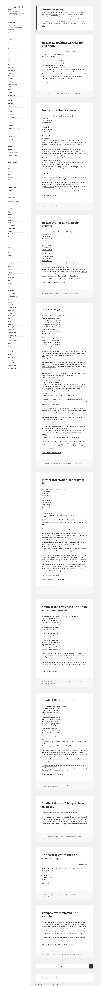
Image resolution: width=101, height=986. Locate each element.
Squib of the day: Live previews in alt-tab (63, 804)
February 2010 (12, 307)
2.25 (9, 56)
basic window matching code (64, 74)
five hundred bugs (71, 362)
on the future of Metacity (55, 76)
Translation (11, 133)
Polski (9, 266)
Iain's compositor (12, 84)
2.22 (9, 48)
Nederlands (11, 264)
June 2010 (10, 299)
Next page (91, 966)
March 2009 (11, 324)
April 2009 (10, 321)
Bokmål (10, 247)
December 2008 (12, 332)
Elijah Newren (12, 150)
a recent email (48, 513)
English (10, 255)
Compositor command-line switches (60, 914)
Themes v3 (11, 125)
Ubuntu (10, 177)
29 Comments (53, 838)
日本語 (9, 283)
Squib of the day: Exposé (58, 700)
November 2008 (12, 335)
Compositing (11, 73)
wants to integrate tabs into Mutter (59, 267)
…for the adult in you (15, 8)
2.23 (9, 51)
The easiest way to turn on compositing (59, 856)
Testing (10, 120)
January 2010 (11, 310)
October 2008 (11, 338)
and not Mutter (47, 249)
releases (10, 111)
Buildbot (10, 214)
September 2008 (12, 340)
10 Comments (53, 786)
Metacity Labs (11, 95)
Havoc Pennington (13, 152)
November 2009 (12, 313)
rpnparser (47, 178)
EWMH (10, 78)
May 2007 (10, 371)
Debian (10, 166)
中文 (9, 280)
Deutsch (10, 253)
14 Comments (77, 463)
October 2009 (11, 316)
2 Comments (77, 93)
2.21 (9, 45)
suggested (75, 535)
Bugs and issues (12, 70)
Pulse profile (11, 228)
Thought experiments (13, 128)
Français (10, 261)
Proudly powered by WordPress (50, 978)
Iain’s (43, 25)
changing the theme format (70, 276)
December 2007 (12, 365)
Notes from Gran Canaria (59, 110)
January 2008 (11, 363)
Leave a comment (77, 293)
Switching (10, 114)
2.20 (9, 42)
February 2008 (12, 360)
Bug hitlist (10, 65)
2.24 (9, 54)
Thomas (10, 190)
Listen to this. (83, 864)
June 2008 (10, 349)
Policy (9, 106)
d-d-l (45, 515)
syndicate (11, 32)
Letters (10, 92)
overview (10, 103)
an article (54, 78)
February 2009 (12, 327)
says (82, 566)
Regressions (11, 109)
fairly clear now (47, 318)
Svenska (10, 272)
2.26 (9, 59)
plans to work (59, 72)
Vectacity (10, 139)
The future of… (52, 310)
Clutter (44, 500)
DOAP (9, 223)
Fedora (10, 171)
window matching (53, 140)
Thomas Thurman (12, 155)
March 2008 (11, 357)
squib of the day (49, 186)
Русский (10, 275)
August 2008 (11, 343)
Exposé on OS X (47, 710)
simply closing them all (49, 367)
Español (10, 258)
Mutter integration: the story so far (63, 481)
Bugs (9, 212)
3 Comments (82, 590)
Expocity (52, 724)
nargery (10, 100)
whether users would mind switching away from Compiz (63, 562)
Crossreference (12, 220)
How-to (10, 81)
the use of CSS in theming (62, 164)
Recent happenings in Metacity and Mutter (63, 44)
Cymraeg (10, 250)
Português (10, 269)
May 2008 (10, 351)
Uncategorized (12, 136)
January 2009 (11, 329)
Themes (10, 122)
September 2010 (12, 296)
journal (10, 89)
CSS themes (11, 76)
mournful (79, 76)
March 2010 (11, 305)
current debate (54, 433)
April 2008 (10, 354)
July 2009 (10, 318)
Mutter (10, 98)
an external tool (53, 142)
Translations (11, 234)
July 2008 (10, 346)
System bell (11, 117)
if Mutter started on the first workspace (71, 278)
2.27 (9, 62)
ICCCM (9, 87)
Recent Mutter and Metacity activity (61, 224)
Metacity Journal (65, 426)
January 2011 (11, 294)
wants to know (56, 269)
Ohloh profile (11, 225)
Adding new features (13, 201)
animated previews (64, 658)
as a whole (54, 14)
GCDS (68, 411)
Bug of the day (11, 67)
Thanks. (53, 761)
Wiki (9, 236)
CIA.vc (9, 217)
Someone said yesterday (49, 766)
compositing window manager (59, 12)
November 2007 (12, 368)
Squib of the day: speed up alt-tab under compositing (64, 608)
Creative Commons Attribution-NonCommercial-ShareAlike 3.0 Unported (41, 985)
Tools (9, 131)
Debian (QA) (11, 169)
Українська (11, 277)
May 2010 (10, 302)
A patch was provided (61, 263)
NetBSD (10, 174)
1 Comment (76, 206)
